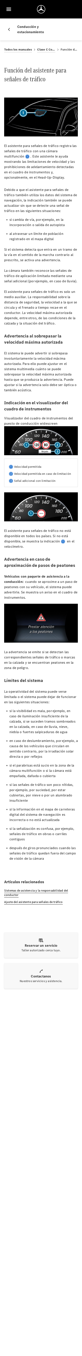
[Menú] (8, 9)
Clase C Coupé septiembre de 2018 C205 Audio (46, 49)
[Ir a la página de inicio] (41, 9)
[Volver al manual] (10, 29)
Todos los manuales (18, 49)
